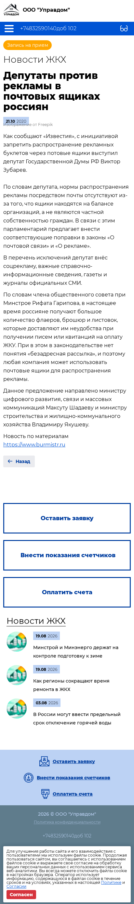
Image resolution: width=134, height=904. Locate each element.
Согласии (16, 886)
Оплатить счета (73, 794)
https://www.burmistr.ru (34, 445)
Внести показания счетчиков (73, 777)
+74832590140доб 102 (48, 28)
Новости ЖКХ (36, 621)
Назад (23, 461)
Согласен (21, 895)
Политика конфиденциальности (67, 822)
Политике (111, 882)
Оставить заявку (74, 761)
